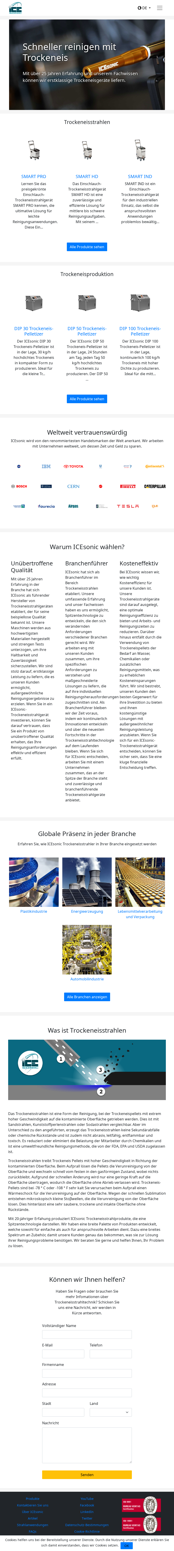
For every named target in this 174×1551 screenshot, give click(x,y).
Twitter (87, 1518)
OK (126, 1546)
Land (94, 1403)
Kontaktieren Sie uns (32, 1505)
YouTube (87, 1498)
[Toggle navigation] (160, 8)
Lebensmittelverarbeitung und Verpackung (140, 914)
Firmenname (53, 1364)
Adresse (49, 1384)
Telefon (96, 1345)
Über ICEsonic (32, 1512)
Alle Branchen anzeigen (87, 996)
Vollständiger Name (59, 1325)
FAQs (32, 1531)
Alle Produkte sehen (87, 246)
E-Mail (47, 1345)
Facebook (87, 1505)
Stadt (46, 1403)
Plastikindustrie (33, 911)
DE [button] (144, 7)
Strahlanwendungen (32, 1525)
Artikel (33, 1518)
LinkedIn (87, 1512)
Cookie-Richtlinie (87, 1531)
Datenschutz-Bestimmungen (87, 1525)
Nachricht (50, 1422)
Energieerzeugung (87, 911)
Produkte (32, 1498)
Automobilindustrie (87, 979)
